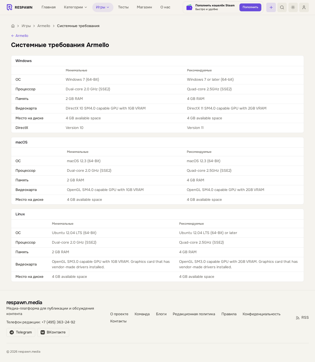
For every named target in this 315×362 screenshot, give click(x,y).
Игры (26, 26)
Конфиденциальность (262, 314)
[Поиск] (282, 7)
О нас (165, 7)
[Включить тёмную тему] (293, 7)
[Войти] (304, 7)
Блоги (161, 314)
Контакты (118, 321)
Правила (228, 314)
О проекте (119, 314)
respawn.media (24, 302)
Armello (43, 26)
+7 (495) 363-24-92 (58, 322)
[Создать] (271, 7)
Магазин (144, 7)
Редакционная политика (194, 314)
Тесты (123, 7)
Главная (49, 7)
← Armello (19, 35)
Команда (142, 314)
